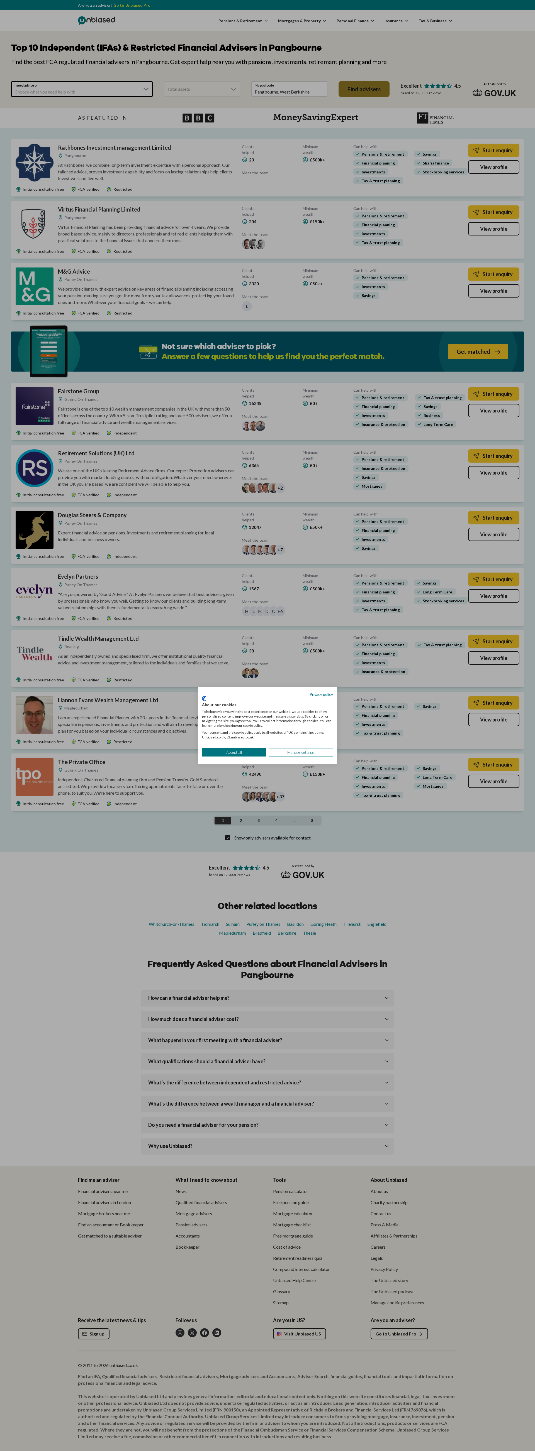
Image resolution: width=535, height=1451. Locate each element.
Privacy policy (321, 694)
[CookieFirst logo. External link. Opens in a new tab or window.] (204, 698)
